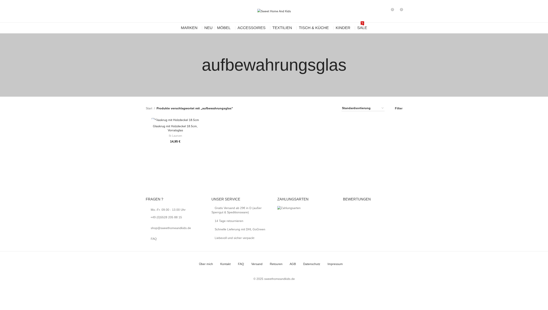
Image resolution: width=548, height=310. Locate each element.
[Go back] (196, 65)
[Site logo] (274, 11)
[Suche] (383, 11)
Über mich (206, 264)
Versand (256, 264)
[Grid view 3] (313, 108)
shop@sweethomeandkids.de (171, 228)
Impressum (335, 264)
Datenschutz (311, 264)
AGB (293, 264)
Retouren (276, 264)
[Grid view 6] (333, 108)
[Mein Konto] (375, 11)
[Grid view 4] (319, 108)
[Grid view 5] (326, 108)
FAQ (154, 238)
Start (149, 108)
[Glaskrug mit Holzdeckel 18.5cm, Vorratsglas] (175, 120)
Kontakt (225, 264)
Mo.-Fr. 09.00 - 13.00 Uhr (168, 213)
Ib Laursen (175, 135)
